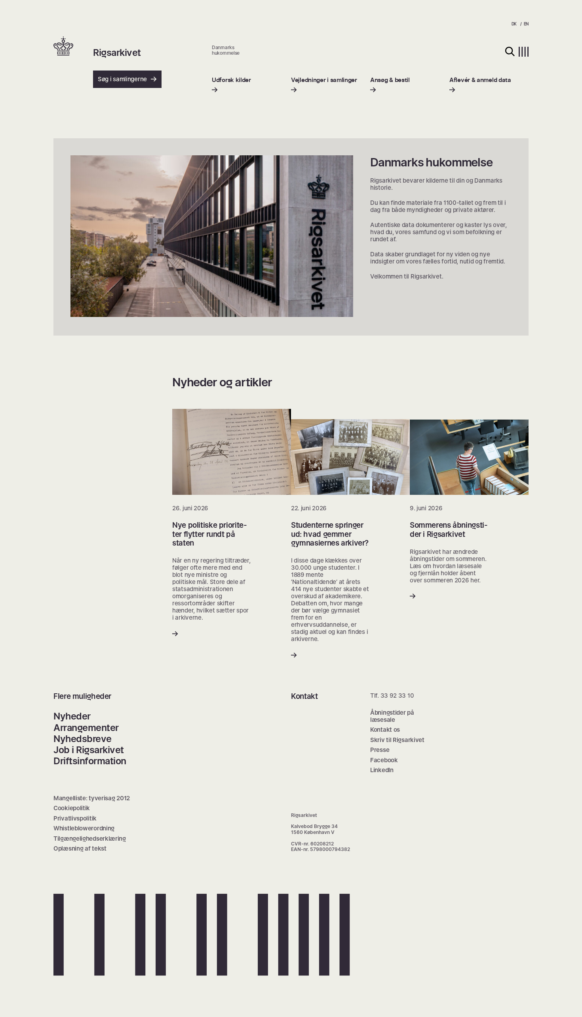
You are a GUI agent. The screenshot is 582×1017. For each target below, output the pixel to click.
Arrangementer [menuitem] (86, 727)
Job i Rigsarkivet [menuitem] (88, 750)
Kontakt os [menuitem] (385, 729)
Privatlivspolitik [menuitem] (75, 818)
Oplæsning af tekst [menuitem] (80, 848)
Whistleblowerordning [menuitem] (83, 828)
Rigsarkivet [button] (117, 52)
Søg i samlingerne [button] (122, 79)
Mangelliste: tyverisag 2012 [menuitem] (91, 798)
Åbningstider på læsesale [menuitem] (392, 716)
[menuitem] (231, 85)
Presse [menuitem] (379, 750)
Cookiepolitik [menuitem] (71, 808)
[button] (73, 46)
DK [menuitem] (514, 23)
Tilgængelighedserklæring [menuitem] (89, 838)
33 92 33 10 (397, 695)
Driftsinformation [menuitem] (89, 761)
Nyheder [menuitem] (72, 716)
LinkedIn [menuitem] (382, 770)
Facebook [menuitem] (384, 760)
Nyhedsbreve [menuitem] (82, 738)
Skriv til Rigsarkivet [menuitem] (397, 740)
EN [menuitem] (526, 23)
